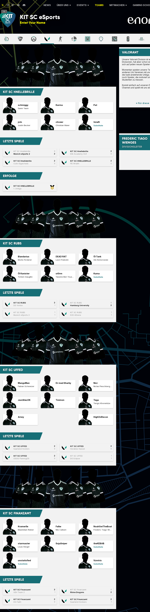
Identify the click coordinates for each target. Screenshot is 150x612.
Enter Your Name (32, 23)
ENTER (56, 22)
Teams (99, 5)
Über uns (63, 5)
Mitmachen (117, 5)
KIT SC (40, 17)
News (47, 5)
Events (82, 5)
